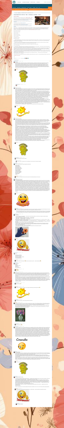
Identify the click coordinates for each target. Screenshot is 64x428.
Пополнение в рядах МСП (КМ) (31, 9)
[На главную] (14, 2)
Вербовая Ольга (15, 351)
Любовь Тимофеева (16, 252)
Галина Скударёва (17, 157)
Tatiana (16, 160)
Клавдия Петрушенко (16, 326)
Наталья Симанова (17, 282)
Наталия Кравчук (15, 376)
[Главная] (14, 12)
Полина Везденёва (16, 61)
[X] (26, 58)
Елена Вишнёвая (16, 299)
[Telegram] (28, 58)
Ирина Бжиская (16, 105)
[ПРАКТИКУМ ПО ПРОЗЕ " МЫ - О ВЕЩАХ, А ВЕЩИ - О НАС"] (42, 20)
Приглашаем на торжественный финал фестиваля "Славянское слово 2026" (14, 9)
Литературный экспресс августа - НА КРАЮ (43, 9)
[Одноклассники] (25, 58)
